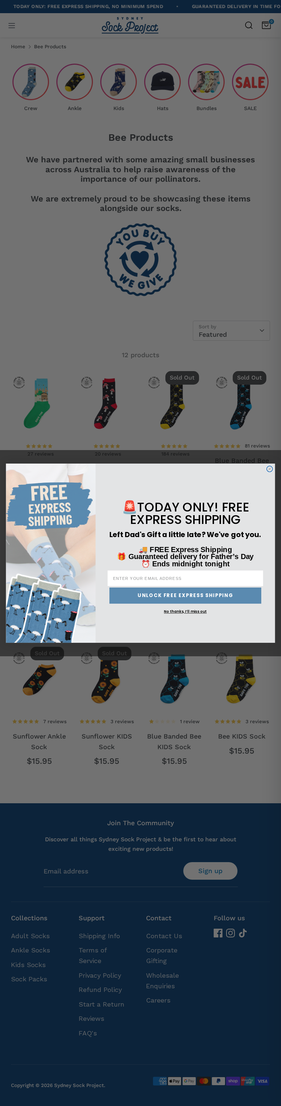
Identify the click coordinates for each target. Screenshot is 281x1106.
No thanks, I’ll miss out (185, 611)
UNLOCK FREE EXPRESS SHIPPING (185, 595)
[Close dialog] (270, 469)
